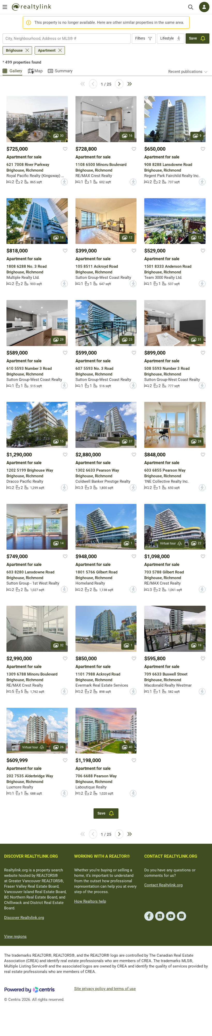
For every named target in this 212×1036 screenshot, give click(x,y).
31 (199, 339)
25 (130, 339)
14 (62, 543)
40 (130, 747)
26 (62, 747)
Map (38, 70)
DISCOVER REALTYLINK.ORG (31, 856)
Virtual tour (168, 543)
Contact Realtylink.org (163, 885)
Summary (64, 70)
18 (62, 237)
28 (199, 441)
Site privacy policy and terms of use (105, 988)
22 (199, 543)
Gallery (16, 70)
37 (130, 441)
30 (62, 135)
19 (199, 645)
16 (130, 135)
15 (62, 441)
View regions (15, 936)
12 (130, 237)
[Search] (190, 7)
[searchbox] (63, 38)
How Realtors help (90, 901)
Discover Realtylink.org (24, 917)
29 (62, 339)
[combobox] (67, 38)
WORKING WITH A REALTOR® (102, 856)
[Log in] (204, 7)
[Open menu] (5, 7)
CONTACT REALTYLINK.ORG (170, 856)
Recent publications (185, 71)
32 (62, 645)
